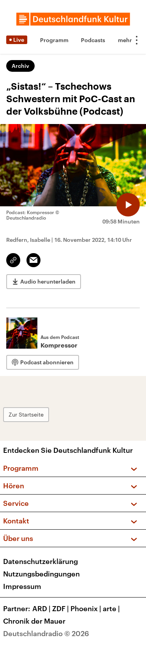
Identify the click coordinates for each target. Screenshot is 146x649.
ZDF (60, 608)
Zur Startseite (26, 414)
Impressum (22, 586)
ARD (41, 608)
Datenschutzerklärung (40, 561)
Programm (54, 40)
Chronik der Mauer (34, 621)
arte (111, 608)
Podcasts (93, 40)
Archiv (20, 65)
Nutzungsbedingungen (41, 573)
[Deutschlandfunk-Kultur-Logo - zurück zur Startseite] (73, 19)
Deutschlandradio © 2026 (46, 633)
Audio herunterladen (48, 281)
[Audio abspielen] (128, 204)
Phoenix (85, 608)
